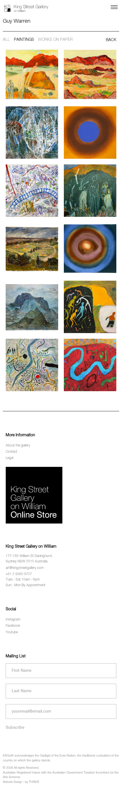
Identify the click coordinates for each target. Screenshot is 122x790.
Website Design (12, 782)
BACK (111, 40)
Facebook (13, 626)
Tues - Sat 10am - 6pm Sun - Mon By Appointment (25, 582)
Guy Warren (16, 21)
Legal (9, 458)
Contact (11, 452)
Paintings (24, 40)
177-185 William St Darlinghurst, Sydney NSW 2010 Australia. (29, 558)
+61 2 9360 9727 (19, 574)
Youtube (12, 632)
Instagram (13, 619)
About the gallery (18, 445)
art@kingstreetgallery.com (25, 568)
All (6, 40)
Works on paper (55, 40)
